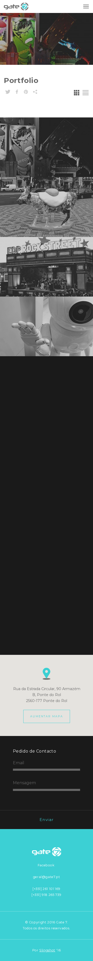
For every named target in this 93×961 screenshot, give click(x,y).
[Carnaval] (46, 147)
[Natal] (46, 386)
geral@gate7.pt (46, 877)
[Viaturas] (46, 565)
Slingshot (47, 950)
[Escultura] (46, 207)
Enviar (47, 819)
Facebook (46, 865)
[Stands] (46, 625)
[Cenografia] (46, 505)
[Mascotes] (46, 326)
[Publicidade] (46, 446)
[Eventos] (46, 267)
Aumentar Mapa (46, 716)
